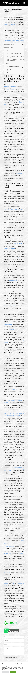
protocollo (21, 101)
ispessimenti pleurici (16, 209)
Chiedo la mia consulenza (11, 657)
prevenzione (19, 173)
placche (7, 209)
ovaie (13, 583)
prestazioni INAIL (13, 280)
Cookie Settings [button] (5, 672)
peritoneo (21, 399)
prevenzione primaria (18, 240)
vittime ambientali (12, 329)
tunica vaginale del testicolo (14, 400)
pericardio (6, 402)
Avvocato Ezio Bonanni (10, 86)
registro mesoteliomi (9, 546)
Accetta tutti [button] (13, 672)
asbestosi (14, 389)
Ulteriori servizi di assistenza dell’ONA (15, 55)
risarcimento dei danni (11, 318)
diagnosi (7, 96)
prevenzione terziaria (9, 248)
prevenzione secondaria (17, 195)
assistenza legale (17, 243)
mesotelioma (10, 89)
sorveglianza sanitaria (9, 24)
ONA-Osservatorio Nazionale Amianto (14, 40)
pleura (15, 399)
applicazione (7, 572)
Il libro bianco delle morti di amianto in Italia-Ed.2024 (14, 542)
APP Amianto (8, 571)
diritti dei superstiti (18, 257)
